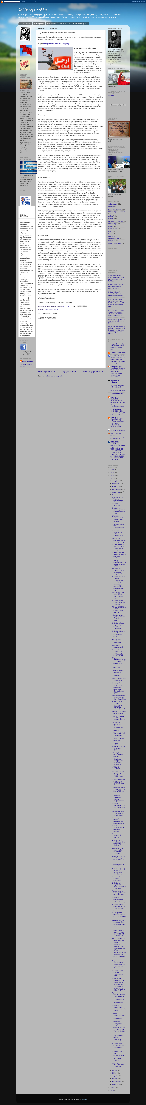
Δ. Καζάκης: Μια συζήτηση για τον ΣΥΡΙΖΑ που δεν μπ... (118, 907)
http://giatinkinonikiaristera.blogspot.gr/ (56, 44)
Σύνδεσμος (112, 95)
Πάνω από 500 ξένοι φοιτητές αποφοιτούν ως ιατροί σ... (119, 609)
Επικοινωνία (51, 23)
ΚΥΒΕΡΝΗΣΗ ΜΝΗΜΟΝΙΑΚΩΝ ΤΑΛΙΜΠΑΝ (118, 1064)
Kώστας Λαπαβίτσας (118, 352)
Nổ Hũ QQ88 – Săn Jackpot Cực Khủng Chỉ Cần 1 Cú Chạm (118, 412)
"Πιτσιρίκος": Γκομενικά (116, 504)
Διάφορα (111, 226)
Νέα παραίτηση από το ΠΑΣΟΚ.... (118, 666)
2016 (112, 470)
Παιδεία (110, 234)
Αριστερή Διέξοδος (117, 385)
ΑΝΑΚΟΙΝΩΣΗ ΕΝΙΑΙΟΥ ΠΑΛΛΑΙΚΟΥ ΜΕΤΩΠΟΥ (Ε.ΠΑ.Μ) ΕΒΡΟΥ (118, 705)
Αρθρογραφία (48, 309)
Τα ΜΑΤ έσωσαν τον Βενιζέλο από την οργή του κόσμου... (119, 828)
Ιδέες (110, 231)
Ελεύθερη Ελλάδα (31, 10)
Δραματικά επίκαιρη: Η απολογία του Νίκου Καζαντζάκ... (119, 697)
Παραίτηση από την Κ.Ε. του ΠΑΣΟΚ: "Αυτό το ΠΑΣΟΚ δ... (118, 1030)
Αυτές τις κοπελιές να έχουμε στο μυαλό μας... (117, 347)
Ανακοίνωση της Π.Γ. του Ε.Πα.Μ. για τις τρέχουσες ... (119, 813)
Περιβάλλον (112, 241)
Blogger (84, 1099)
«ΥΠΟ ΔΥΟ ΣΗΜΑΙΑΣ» (116, 768)
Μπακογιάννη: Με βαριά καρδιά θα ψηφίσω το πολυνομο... (118, 850)
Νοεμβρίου (116, 483)
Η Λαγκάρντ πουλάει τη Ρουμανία (118, 679)
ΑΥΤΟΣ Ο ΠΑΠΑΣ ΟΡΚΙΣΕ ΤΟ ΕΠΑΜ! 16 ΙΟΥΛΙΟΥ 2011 (118, 774)
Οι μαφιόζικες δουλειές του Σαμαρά (117, 835)
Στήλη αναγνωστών (114, 243)
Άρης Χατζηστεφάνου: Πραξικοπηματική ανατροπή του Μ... (118, 964)
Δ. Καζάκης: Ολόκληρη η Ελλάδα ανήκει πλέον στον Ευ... (118, 533)
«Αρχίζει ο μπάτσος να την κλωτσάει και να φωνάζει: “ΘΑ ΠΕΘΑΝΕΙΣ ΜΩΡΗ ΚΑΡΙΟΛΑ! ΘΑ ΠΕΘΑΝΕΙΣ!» (118, 372)
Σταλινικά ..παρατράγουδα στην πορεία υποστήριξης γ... (118, 1016)
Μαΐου (114, 1073)
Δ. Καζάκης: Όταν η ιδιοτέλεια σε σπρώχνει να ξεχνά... (118, 633)
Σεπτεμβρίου (116, 489)
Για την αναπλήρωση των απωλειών (117, 437)
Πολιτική (111, 206)
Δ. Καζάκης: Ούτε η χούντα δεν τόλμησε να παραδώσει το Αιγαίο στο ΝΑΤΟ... (116, 278)
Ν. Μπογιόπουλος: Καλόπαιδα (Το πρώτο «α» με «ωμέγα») (118, 547)
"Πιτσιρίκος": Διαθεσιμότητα (117, 898)
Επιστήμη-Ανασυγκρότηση (113, 237)
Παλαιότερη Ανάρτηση (93, 371)
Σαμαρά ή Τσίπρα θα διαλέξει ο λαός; (119, 712)
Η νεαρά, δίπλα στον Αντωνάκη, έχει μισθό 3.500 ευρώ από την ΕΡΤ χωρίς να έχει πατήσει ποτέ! (116, 303)
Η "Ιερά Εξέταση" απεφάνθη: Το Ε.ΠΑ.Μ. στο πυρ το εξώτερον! (116, 293)
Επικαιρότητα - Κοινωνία (116, 212)
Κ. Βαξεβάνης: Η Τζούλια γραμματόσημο (118, 499)
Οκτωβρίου (116, 486)
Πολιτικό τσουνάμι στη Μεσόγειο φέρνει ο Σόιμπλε (118, 717)
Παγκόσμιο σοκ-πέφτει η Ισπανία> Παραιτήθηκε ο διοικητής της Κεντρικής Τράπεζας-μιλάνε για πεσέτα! (116, 330)
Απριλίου (115, 1076)
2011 (112, 1090)
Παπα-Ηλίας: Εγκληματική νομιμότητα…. (117, 1023)
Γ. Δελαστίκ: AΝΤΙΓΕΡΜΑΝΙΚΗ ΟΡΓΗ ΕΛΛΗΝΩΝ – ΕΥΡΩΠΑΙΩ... (118, 733)
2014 (112, 475)
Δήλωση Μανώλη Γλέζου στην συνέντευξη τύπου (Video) (116, 321)
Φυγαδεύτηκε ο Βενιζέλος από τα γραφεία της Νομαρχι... (118, 842)
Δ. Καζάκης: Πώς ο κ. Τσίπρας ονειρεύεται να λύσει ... (118, 973)
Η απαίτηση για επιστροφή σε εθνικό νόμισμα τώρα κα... (118, 587)
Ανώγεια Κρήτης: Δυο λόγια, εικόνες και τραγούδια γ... (119, 540)
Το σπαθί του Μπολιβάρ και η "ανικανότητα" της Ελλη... (118, 947)
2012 (112, 1088)
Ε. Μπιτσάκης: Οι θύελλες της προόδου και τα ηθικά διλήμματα (118, 388)
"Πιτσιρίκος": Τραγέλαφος (117, 684)
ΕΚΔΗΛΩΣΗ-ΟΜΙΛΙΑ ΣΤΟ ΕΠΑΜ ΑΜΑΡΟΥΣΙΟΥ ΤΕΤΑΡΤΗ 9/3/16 (117, 424)
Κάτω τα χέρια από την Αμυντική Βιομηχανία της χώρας (118, 595)
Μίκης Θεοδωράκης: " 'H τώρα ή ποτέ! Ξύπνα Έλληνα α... (118, 790)
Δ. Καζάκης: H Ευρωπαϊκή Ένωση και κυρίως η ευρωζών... (119, 885)
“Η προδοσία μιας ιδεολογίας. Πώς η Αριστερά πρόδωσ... (119, 555)
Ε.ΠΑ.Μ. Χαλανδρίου (118, 430)
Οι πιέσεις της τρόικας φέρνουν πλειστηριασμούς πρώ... (118, 510)
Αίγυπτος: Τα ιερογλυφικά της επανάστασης (118, 980)
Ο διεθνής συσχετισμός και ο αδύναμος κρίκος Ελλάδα (119, 563)
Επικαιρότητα (112, 224)
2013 (112, 478)
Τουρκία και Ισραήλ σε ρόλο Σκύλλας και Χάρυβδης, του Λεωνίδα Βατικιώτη (118, 360)
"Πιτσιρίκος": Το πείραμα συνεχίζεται (117, 878)
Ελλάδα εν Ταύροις (118, 902)
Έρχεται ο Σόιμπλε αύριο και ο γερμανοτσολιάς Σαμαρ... (118, 741)
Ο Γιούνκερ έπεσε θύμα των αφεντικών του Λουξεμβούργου (118, 820)
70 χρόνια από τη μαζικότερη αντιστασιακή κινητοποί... (118, 673)
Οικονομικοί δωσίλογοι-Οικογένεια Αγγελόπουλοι (117, 725)
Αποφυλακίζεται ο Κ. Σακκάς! (118, 865)
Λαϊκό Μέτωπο (27, 361)
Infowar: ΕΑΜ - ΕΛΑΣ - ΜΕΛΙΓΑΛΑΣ (117, 640)
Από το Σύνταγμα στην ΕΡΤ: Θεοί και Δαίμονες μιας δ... (118, 923)
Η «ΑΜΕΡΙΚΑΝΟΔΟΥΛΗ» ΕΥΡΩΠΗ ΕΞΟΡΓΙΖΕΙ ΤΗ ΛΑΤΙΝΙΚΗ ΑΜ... (118, 932)
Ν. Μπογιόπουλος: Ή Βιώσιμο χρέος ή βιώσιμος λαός (118, 525)
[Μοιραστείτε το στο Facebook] (84, 306)
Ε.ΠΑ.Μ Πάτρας (116, 409)
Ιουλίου (115, 495)
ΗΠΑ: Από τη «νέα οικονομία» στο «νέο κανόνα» (118, 1000)
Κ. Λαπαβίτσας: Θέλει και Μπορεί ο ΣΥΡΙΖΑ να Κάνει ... (119, 915)
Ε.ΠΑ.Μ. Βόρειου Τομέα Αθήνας (117, 419)
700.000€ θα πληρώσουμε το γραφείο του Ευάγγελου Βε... (118, 571)
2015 (112, 472)
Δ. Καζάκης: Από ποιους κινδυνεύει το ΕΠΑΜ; (118, 602)
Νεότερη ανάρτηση (46, 371)
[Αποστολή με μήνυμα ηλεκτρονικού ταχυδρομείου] (78, 306)
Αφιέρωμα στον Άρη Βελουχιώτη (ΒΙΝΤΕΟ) (118, 748)
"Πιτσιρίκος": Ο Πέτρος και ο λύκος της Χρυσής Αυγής (119, 1008)
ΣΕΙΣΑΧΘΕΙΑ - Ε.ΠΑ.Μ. (115, 443)
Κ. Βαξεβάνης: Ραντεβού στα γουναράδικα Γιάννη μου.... (117, 761)
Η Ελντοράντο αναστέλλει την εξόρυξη (117, 754)
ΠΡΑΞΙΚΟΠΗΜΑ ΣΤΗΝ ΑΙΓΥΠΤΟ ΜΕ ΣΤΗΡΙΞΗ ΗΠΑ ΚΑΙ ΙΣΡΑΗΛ (118, 987)
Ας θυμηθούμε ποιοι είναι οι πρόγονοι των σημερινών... (118, 994)
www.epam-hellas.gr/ (115, 381)
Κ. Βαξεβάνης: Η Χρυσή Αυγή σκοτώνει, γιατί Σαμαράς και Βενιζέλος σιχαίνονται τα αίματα (116, 312)
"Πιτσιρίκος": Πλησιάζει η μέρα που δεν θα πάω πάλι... (118, 806)
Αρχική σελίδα (26, 23)
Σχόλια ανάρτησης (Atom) (55, 376)
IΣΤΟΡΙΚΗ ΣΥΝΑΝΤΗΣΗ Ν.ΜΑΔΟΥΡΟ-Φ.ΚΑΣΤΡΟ (117, 518)
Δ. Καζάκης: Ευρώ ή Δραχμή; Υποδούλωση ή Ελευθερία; (118, 579)
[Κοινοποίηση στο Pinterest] (86, 306)
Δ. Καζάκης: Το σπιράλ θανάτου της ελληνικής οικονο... (118, 1046)
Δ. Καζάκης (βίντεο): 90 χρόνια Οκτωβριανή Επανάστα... (118, 871)
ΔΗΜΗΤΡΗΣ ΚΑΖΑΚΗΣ (115, 398)
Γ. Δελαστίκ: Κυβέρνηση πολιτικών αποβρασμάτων (118, 798)
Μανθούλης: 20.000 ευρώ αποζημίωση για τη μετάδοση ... (119, 858)
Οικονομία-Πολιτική (114, 209)
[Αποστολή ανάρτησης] (74, 306)
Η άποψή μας (112, 229)
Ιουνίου (115, 1070)
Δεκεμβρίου (116, 481)
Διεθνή (56, 309)
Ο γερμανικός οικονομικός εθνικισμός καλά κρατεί (118, 690)
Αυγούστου (116, 492)
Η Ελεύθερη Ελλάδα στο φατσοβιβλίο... (74, 23)
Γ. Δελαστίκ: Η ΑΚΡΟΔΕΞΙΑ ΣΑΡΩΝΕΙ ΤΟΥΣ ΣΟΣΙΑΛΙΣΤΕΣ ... (118, 652)
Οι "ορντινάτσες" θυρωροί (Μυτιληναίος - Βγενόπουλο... (117, 1038)
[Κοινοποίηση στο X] (82, 306)
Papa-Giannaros (116, 366)
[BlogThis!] (80, 306)
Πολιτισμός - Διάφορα (115, 221)
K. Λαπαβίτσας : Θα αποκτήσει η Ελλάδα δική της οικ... (118, 782)
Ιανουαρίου (116, 1084)
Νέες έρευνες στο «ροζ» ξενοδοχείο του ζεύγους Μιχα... (118, 617)
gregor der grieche (117, 344)
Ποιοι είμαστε (39, 23)
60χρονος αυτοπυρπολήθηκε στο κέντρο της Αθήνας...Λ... (118, 660)
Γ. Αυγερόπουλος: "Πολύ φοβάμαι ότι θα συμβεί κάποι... (119, 892)
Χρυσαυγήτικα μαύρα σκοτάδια (118, 646)
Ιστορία (110, 218)
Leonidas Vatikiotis (118, 356)
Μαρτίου (115, 1078)
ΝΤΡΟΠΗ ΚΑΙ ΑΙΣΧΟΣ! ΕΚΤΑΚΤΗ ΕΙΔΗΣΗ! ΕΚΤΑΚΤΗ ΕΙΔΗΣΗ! (116, 286)
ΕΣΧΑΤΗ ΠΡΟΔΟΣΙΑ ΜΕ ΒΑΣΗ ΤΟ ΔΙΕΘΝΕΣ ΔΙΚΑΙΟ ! (119, 955)
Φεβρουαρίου (117, 1081)
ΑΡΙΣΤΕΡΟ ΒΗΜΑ (117, 394)
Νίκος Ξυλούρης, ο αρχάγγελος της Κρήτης (118, 940)
